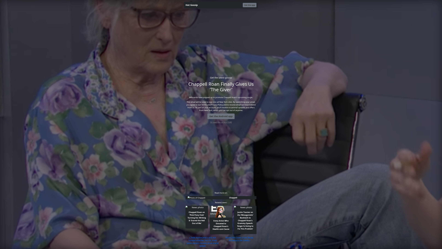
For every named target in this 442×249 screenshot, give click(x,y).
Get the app (249, 5)
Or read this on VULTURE (221, 122)
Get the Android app (221, 116)
